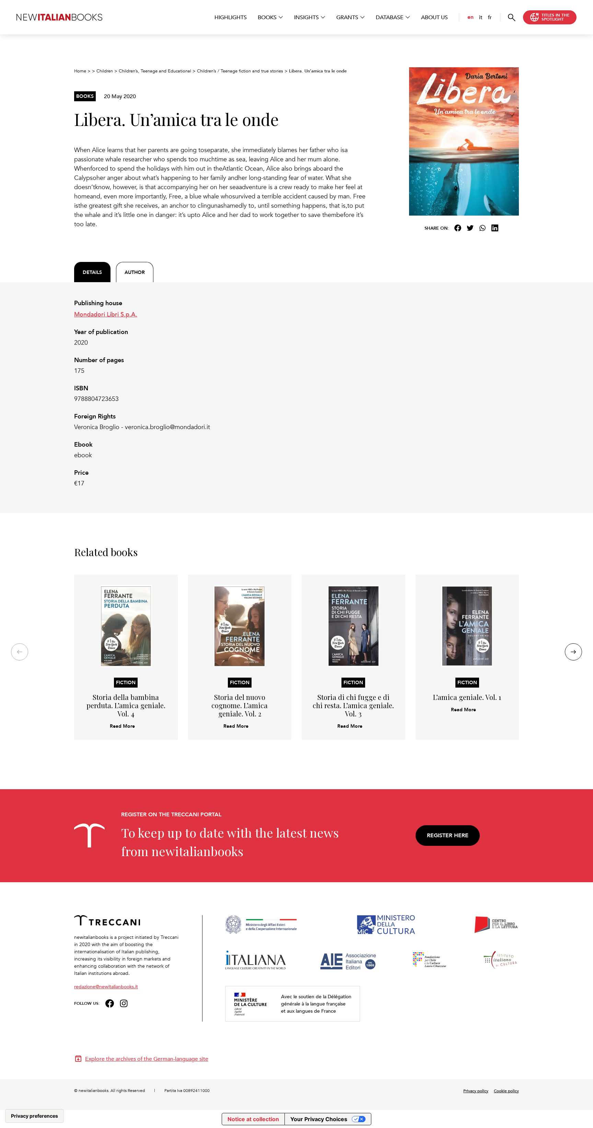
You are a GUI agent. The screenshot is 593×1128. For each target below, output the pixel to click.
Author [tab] (135, 272)
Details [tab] (92, 272)
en (470, 17)
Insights (306, 17)
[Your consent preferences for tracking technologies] (34, 1116)
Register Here (447, 835)
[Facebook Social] (109, 1002)
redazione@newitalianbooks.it (106, 986)
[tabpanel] (221, 393)
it (480, 17)
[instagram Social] (123, 1002)
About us (434, 17)
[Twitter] (470, 228)
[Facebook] (457, 228)
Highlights (230, 17)
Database (390, 17)
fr (490, 17)
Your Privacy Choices (318, 1119)
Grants (347, 17)
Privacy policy (475, 1090)
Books (267, 17)
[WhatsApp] (482, 228)
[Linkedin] (494, 228)
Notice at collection (253, 1119)
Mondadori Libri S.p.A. (105, 314)
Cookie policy (506, 1090)
